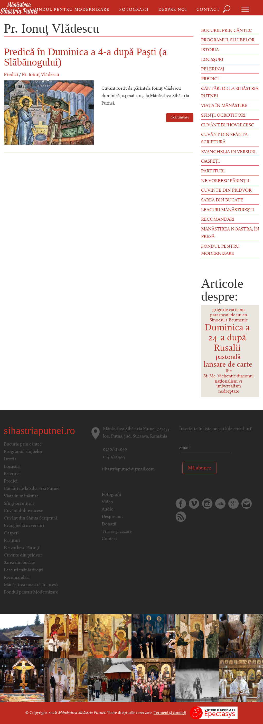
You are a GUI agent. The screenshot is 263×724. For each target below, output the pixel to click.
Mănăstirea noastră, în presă (230, 233)
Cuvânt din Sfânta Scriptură (224, 139)
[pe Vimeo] (194, 503)
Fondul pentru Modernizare (70, 10)
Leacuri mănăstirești (227, 210)
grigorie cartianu (228, 310)
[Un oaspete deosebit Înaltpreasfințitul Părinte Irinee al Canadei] (241, 680)
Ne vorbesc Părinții (225, 181)
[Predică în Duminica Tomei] (197, 636)
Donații (109, 524)
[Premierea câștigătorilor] (66, 636)
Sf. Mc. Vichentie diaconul (228, 376)
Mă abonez (199, 468)
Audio (108, 509)
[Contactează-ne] (246, 503)
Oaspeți (210, 161)
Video (107, 502)
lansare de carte (228, 364)
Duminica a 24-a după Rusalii (227, 338)
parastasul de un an (228, 315)
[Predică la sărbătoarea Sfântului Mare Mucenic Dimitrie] (110, 636)
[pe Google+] (233, 503)
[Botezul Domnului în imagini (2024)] (197, 680)
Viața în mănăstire (224, 106)
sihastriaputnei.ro (39, 430)
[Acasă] (19, 8)
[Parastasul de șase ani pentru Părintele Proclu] (153, 636)
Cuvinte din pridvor (226, 190)
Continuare (180, 117)
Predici (11, 74)
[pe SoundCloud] (220, 503)
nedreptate (228, 391)
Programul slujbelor (228, 40)
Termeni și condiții (170, 713)
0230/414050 (115, 449)
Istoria (210, 50)
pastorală (228, 357)
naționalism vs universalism (228, 384)
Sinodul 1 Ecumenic (229, 320)
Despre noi (172, 10)
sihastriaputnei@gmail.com (128, 469)
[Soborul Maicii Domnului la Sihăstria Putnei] (153, 680)
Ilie (229, 371)
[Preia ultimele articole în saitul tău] (181, 517)
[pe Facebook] (181, 503)
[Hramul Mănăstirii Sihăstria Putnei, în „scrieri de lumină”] (241, 636)
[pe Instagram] (207, 503)
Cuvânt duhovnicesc (227, 125)
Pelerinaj (212, 69)
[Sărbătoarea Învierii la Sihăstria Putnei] (66, 680)
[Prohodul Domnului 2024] (22, 680)
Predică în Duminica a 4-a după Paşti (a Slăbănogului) (85, 57)
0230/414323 (114, 457)
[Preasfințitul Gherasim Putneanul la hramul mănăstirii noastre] (22, 636)
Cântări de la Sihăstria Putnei (229, 93)
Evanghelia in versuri (228, 152)
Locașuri (212, 60)
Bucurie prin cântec (226, 31)
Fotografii (134, 10)
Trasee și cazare (117, 532)
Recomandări (217, 219)
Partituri (213, 171)
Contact (208, 10)
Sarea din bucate (222, 200)
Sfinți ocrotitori (223, 115)
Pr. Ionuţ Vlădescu (40, 74)
